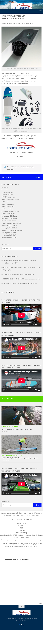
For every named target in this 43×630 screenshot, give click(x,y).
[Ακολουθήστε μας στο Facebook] (36, 177)
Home (4, 23)
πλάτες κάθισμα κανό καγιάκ (11, 223)
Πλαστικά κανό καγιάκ (9, 221)
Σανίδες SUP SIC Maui (9, 228)
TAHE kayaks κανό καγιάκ (10, 199)
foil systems (5, 190)
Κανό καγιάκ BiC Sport (9, 216)
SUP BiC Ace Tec (7, 194)
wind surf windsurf (7, 209)
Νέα (3, 455)
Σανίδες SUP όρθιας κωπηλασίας (13, 230)
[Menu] (40, 11)
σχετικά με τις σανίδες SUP (10, 427)
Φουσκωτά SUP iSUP (9, 235)
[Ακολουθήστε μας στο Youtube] (38, 177)
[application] (22, 315)
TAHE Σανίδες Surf (8, 206)
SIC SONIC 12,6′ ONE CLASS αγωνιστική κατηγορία (21, 279)
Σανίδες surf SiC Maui (9, 233)
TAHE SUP (5, 202)
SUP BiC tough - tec (8, 197)
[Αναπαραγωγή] (4, 325)
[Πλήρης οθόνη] (39, 325)
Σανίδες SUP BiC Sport (9, 225)
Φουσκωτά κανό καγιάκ (9, 237)
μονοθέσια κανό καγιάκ (9, 218)
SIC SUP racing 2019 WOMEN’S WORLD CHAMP (20, 283)
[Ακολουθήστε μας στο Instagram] (41, 177)
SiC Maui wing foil (7, 192)
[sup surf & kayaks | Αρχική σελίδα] (22, 6)
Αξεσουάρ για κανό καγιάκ (10, 211)
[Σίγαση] (36, 325)
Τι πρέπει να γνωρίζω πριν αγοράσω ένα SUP (18, 274)
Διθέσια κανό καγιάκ (8, 213)
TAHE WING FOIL (8, 204)
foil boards (5, 187)
